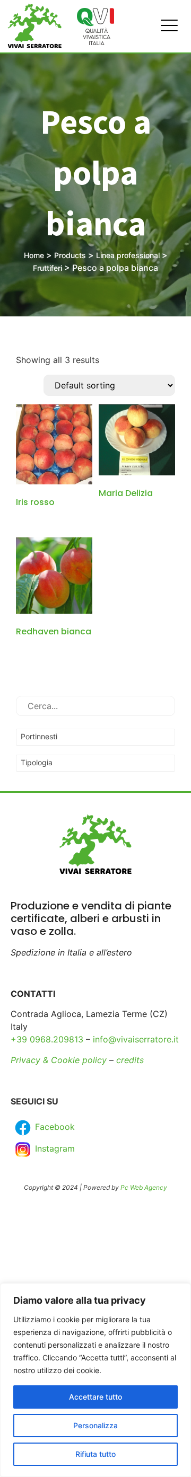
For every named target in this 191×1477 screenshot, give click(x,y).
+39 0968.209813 (47, 1039)
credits (130, 1060)
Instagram (53, 1148)
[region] (95, 1380)
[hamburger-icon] (166, 26)
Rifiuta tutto (95, 1453)
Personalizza (95, 1425)
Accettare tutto (95, 1396)
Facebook (53, 1126)
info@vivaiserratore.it (136, 1039)
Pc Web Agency (143, 1187)
